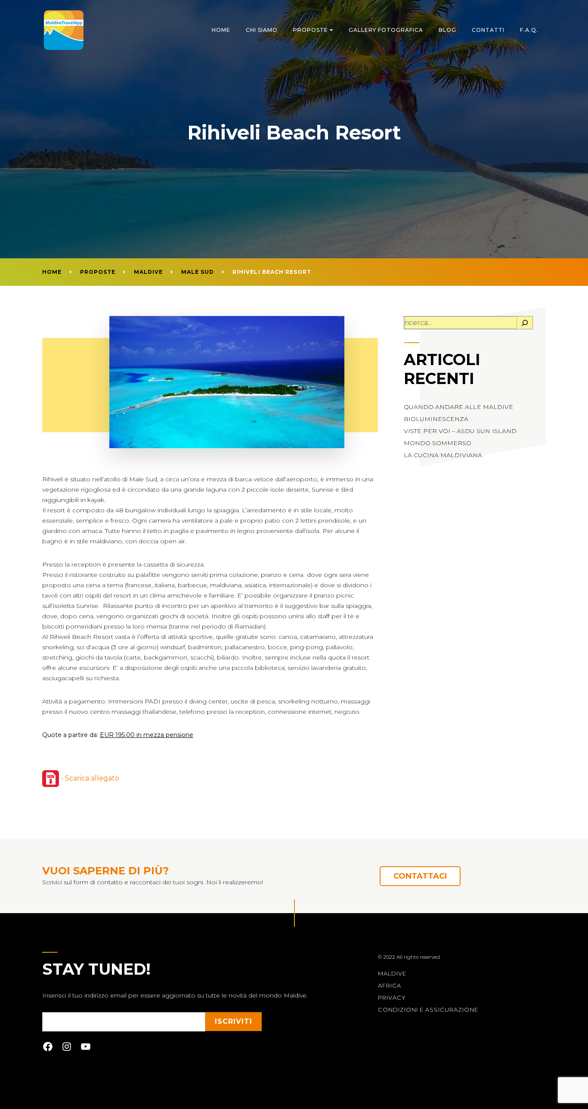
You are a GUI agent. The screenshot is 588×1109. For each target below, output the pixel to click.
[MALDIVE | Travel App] (63, 30)
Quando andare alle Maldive (458, 407)
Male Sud (197, 272)
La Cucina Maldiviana (443, 455)
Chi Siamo (262, 30)
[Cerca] (524, 323)
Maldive (148, 272)
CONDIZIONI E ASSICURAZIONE (428, 1009)
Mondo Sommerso (437, 443)
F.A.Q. (529, 30)
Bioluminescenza (436, 419)
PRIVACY (392, 997)
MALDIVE (392, 973)
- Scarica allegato (89, 778)
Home (221, 30)
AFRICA (389, 985)
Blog (447, 30)
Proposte (310, 30)
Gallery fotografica (386, 30)
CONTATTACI (420, 876)
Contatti (488, 30)
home (52, 272)
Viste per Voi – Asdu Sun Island (460, 431)
